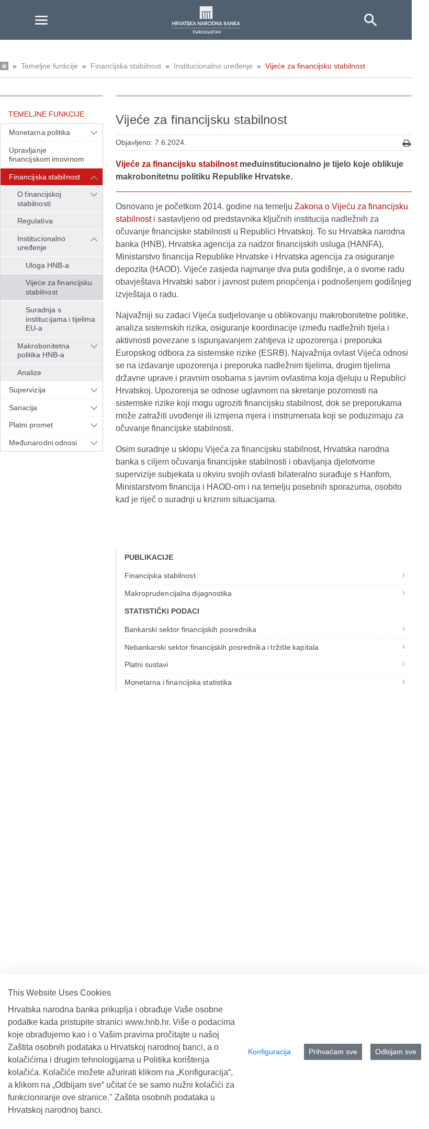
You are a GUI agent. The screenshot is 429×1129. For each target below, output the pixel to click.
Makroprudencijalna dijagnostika (178, 593)
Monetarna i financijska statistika (178, 682)
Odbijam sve (395, 1051)
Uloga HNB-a (47, 265)
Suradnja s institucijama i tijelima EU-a (60, 319)
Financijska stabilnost (126, 66)
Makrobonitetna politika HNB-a (43, 350)
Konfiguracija (269, 1051)
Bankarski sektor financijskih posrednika (191, 629)
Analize (29, 372)
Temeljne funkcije (49, 66)
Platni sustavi (146, 664)
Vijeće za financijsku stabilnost (315, 66)
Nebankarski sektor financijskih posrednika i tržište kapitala (222, 647)
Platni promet (31, 425)
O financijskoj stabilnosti (39, 199)
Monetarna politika (40, 132)
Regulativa (35, 221)
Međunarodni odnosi (43, 442)
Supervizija (27, 390)
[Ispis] (407, 143)
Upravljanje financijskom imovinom (46, 155)
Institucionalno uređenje (213, 66)
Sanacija (23, 407)
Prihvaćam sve (333, 1051)
